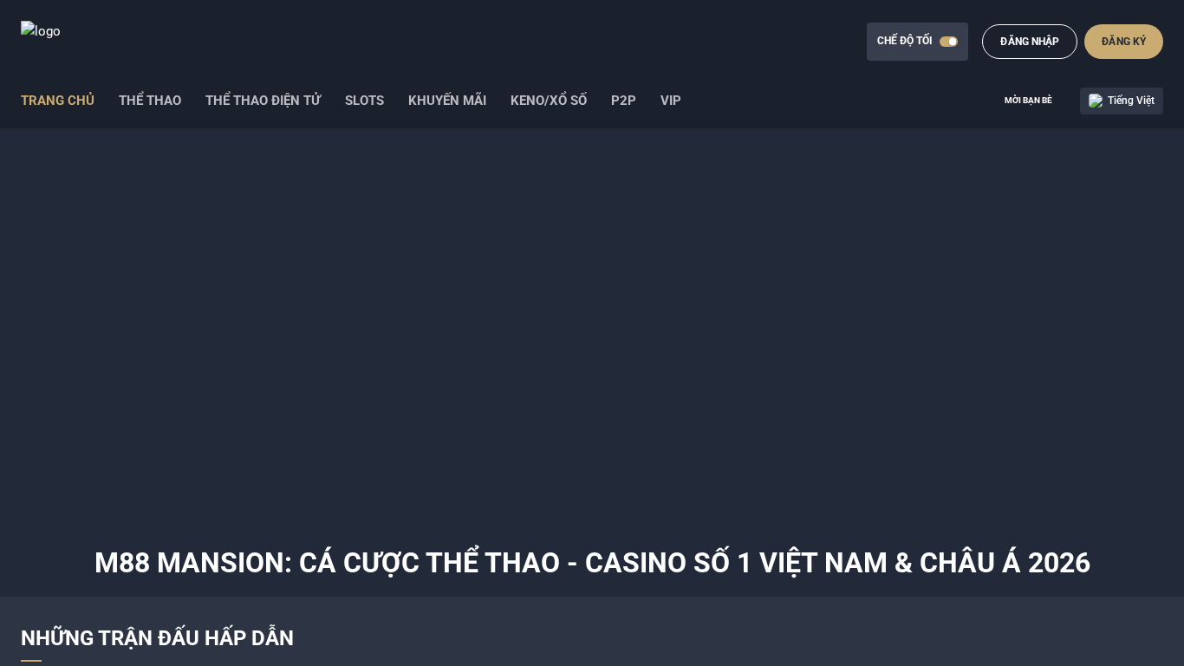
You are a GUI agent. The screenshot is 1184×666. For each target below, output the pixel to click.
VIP (670, 100)
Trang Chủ (57, 100)
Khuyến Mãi (447, 100)
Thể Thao (150, 100)
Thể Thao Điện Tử (263, 100)
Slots (364, 100)
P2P (623, 100)
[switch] (949, 41)
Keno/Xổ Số (549, 100)
